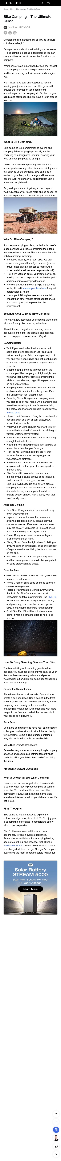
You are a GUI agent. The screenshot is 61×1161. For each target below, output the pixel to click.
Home (6, 9)
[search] (41, 3)
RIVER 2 (52, 597)
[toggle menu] (54, 3)
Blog (11, 9)
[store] (48, 3)
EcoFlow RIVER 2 (13, 845)
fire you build (13, 412)
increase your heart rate (33, 288)
